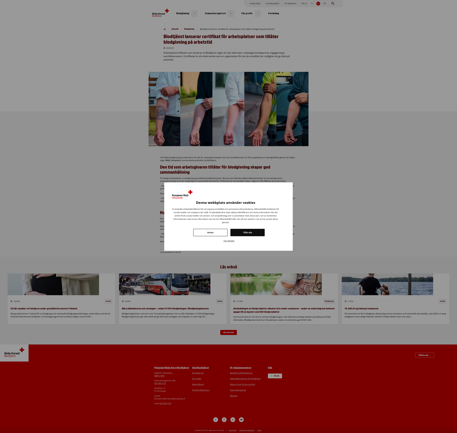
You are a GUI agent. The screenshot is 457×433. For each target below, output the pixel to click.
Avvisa (210, 232)
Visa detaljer (229, 240)
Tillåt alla (247, 232)
